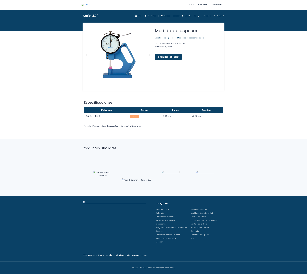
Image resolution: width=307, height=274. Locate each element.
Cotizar (135, 116)
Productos (202, 4)
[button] (86, 55)
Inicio (191, 4)
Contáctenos (217, 4)
